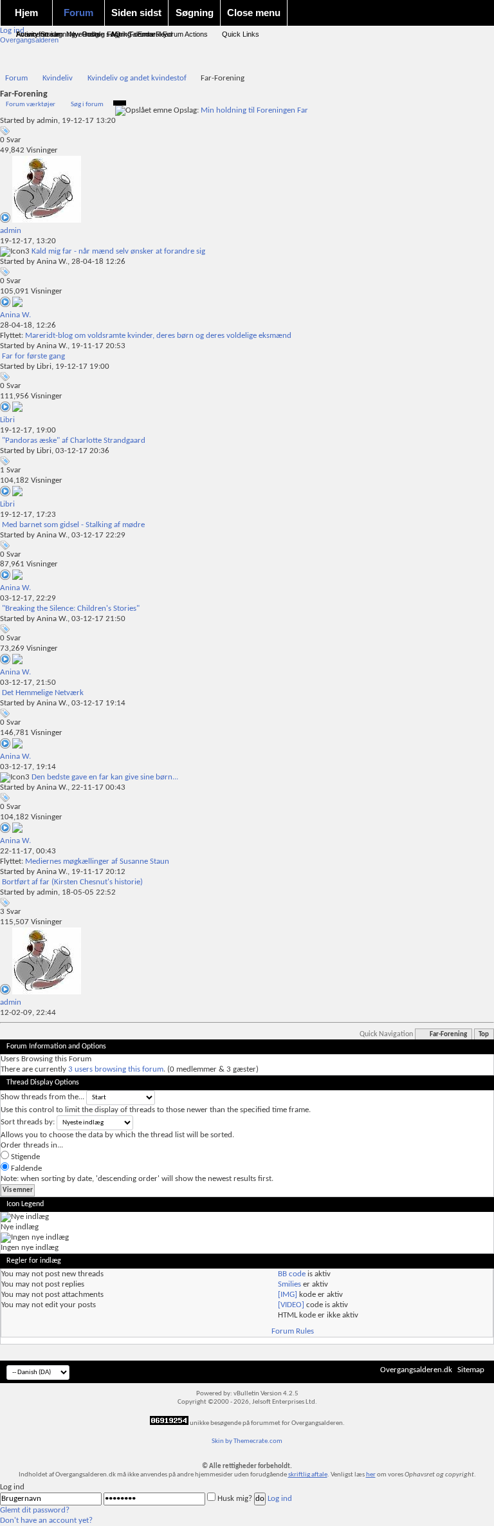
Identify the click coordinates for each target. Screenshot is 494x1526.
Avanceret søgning (45, 34)
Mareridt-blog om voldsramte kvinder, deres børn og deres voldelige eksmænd (158, 335)
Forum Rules (292, 1331)
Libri (44, 366)
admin (47, 120)
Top (484, 1034)
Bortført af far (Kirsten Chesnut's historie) (72, 882)
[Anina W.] (17, 305)
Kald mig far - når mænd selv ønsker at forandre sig (118, 251)
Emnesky (152, 34)
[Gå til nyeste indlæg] (6, 220)
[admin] (46, 220)
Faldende (25, 1168)
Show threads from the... (42, 1097)
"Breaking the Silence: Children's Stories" (71, 608)
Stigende (24, 1157)
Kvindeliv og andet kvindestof (137, 78)
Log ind (280, 1498)
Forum (78, 12)
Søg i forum (87, 104)
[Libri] (17, 409)
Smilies (289, 1284)
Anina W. (52, 261)
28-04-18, (28, 325)
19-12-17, (28, 241)
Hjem (26, 12)
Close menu (253, 12)
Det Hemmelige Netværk (43, 693)
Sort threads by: (28, 1122)
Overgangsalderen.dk (416, 1370)
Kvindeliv (57, 78)
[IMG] (287, 1294)
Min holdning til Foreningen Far (254, 110)
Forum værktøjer (30, 104)
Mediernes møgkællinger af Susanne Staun (97, 861)
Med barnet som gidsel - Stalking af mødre (73, 525)
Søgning (195, 12)
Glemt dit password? (34, 1510)
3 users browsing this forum (115, 1069)
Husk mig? (234, 1498)
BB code (292, 1274)
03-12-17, (28, 598)
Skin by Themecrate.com (247, 1441)
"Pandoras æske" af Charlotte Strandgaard (73, 440)
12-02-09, (28, 1013)
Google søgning (106, 34)
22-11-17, (28, 851)
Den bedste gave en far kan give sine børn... (105, 777)
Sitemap (470, 1370)
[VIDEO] (291, 1305)
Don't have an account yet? (46, 1520)
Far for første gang (33, 356)
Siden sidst (136, 12)
